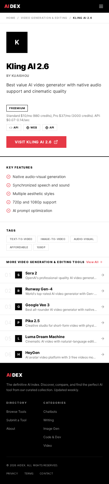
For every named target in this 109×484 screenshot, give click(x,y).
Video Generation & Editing (44, 17)
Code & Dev (52, 437)
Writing (48, 420)
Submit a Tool (16, 420)
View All (92, 262)
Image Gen (51, 428)
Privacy (12, 473)
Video (47, 445)
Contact (46, 473)
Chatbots (50, 412)
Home (10, 17)
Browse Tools (16, 412)
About (10, 428)
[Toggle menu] (101, 6)
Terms (28, 473)
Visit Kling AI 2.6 (33, 142)
